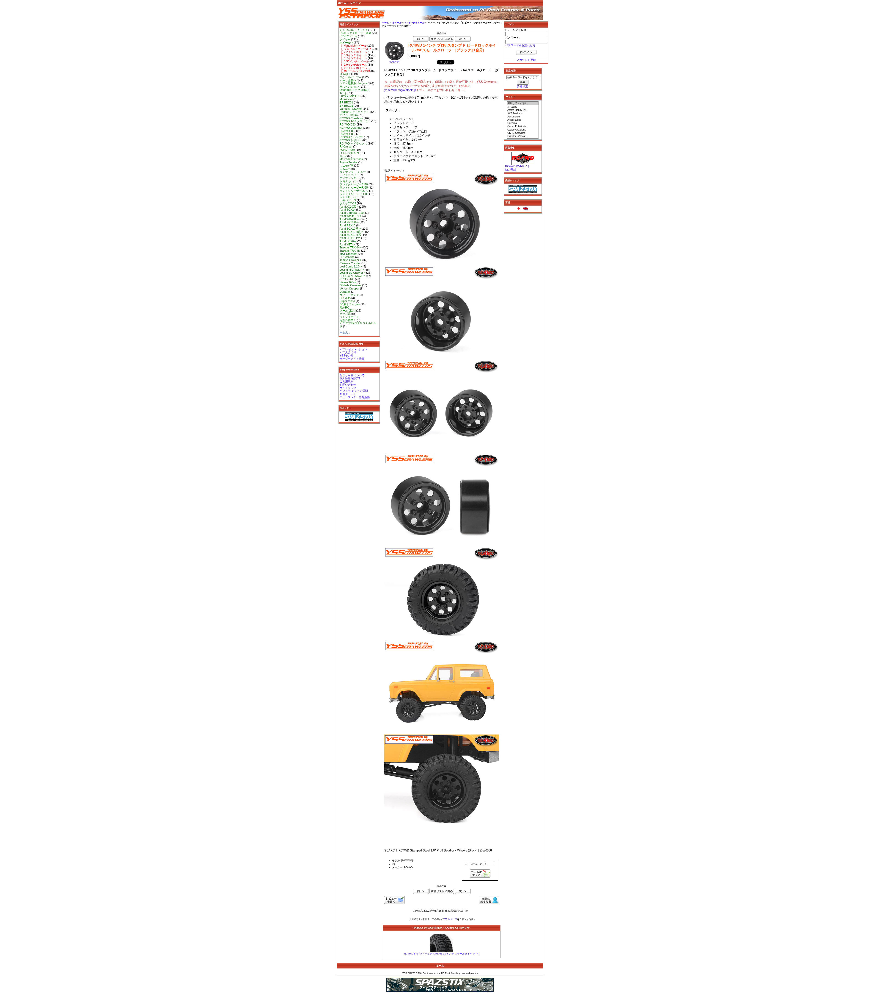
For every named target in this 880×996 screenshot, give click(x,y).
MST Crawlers (348, 254)
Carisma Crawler (350, 263)
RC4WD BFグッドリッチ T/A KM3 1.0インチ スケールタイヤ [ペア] (441, 953)
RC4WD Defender (351, 127)
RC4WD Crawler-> (351, 118)
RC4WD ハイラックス (353, 143)
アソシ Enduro (349, 115)
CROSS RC (347, 279)
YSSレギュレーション (353, 349)
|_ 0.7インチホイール (353, 68)
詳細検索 (522, 86)
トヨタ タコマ (348, 181)
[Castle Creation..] (523, 129)
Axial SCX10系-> (350, 228)
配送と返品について (352, 375)
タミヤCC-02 (348, 203)
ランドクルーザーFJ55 (354, 187)
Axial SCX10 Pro (350, 238)
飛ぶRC (344, 307)
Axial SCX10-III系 (350, 234)
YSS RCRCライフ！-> (354, 30)
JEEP (343, 156)
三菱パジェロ (348, 200)
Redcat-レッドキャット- (355, 112)
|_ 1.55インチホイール (354, 61)
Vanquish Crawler (351, 108)
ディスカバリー (349, 175)
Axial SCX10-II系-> (351, 232)
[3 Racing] (523, 107)
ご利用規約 (346, 381)
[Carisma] (523, 123)
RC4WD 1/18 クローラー (355, 121)
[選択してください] (523, 103)
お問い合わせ (348, 384)
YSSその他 (346, 355)
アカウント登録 (526, 59)
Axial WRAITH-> (350, 219)
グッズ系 (345, 313)
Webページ (450, 919)
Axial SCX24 (347, 209)
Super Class (347, 301)
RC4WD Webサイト (517, 166)
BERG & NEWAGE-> (352, 276)
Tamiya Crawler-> (351, 260)
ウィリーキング (349, 295)
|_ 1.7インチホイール (353, 58)
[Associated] (523, 116)
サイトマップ (348, 387)
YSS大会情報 (348, 352)
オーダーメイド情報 (352, 358)
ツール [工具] (347, 310)
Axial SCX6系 (348, 241)
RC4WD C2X (348, 124)
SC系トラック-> (350, 304)
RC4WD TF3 (347, 134)
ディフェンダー (349, 178)
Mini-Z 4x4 (346, 99)
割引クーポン (348, 394)
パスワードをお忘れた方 (520, 45)
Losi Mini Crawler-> (352, 269)
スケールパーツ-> (350, 77)
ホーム (342, 2)
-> (346, 42)
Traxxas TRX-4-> (350, 247)
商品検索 (511, 70)
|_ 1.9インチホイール (353, 55)
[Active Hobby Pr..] (523, 110)
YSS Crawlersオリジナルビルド (358, 325)
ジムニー (345, 168)
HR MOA (345, 298)
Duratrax (345, 291)
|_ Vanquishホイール (353, 45)
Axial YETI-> (347, 244)
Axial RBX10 (347, 225)
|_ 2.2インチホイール (353, 52)
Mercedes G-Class (351, 159)
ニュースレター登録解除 (355, 397)
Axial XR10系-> (349, 222)
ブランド (511, 97)
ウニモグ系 (346, 165)
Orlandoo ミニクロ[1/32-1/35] (355, 91)
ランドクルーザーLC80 (354, 194)
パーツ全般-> (348, 80)
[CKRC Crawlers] (523, 133)
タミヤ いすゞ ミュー (353, 171)
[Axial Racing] (523, 120)
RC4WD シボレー (351, 140)
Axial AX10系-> (349, 206)
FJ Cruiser (346, 146)
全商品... (345, 332)
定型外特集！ (348, 320)
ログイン (355, 2)
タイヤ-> (345, 39)
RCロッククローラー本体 (355, 33)
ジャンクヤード (349, 317)
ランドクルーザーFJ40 (354, 184)
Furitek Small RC (350, 96)
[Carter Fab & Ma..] (523, 126)
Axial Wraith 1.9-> (351, 216)
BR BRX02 (346, 105)
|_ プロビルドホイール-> (355, 48)
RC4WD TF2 (347, 131)
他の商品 (510, 169)
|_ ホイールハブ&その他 (355, 70)
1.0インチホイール (414, 22)
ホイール (397, 22)
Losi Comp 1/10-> (351, 266)
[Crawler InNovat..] (523, 136)
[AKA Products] (523, 113)
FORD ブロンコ (349, 153)
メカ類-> (345, 74)
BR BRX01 (346, 102)
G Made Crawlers (350, 285)
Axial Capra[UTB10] (352, 212)
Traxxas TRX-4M (350, 250)
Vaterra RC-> (348, 282)
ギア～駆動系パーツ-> (353, 83)
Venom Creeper (349, 288)
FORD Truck (347, 149)
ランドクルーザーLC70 (354, 190)
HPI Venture (347, 257)
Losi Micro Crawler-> (353, 272)
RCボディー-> (348, 36)
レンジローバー (349, 197)
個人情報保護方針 (351, 378)
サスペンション (349, 86)
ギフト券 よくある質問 (354, 390)
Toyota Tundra (349, 162)
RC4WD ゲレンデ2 (351, 137)
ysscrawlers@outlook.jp (400, 90)
